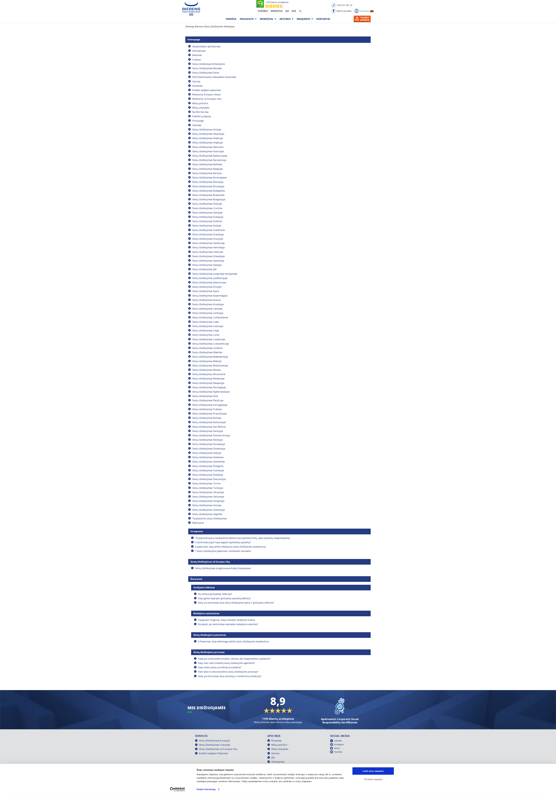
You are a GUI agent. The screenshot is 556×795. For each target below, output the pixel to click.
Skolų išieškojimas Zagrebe (207, 514)
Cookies (196, 59)
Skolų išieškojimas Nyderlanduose (211, 391)
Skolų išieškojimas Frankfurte (208, 230)
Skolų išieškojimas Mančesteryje (210, 365)
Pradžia (231, 19)
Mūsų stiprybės (200, 107)
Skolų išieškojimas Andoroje (207, 138)
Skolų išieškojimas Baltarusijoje (209, 155)
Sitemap (196, 125)
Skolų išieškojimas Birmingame (209, 177)
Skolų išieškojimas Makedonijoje (210, 356)
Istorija (196, 81)
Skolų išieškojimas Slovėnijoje (208, 448)
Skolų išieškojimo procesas (209, 652)
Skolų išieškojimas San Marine (209, 426)
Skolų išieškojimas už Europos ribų (210, 561)
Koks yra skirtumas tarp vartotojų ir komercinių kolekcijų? (229, 676)
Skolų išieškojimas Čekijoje (207, 203)
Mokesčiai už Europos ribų (206, 98)
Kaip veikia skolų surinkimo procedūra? (219, 667)
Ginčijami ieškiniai (204, 587)
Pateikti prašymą (201, 116)
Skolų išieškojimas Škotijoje (207, 439)
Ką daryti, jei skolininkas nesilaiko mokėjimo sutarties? (228, 624)
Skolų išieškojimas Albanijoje (208, 133)
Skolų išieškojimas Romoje (206, 417)
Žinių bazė (196, 579)
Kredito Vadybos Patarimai (213, 753)
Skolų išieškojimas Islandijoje (208, 256)
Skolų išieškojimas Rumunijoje (209, 422)
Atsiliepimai (198, 50)
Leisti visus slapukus (373, 771)
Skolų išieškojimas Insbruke (207, 252)
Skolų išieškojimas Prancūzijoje (209, 413)
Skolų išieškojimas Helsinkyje (208, 247)
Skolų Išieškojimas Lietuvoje (214, 744)
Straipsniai (196, 531)
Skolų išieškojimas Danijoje (207, 212)
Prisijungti (198, 120)
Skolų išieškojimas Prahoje (207, 409)
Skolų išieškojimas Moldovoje (208, 378)
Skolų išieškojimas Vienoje (206, 505)
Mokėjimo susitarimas (206, 613)
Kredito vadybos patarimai (206, 90)
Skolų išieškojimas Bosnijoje (207, 181)
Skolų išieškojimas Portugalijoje (209, 404)
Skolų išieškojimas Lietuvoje (207, 326)
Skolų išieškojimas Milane (206, 369)
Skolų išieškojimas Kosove (206, 300)
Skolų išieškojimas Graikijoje (208, 234)
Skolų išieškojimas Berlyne (207, 173)
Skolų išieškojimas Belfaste (207, 164)
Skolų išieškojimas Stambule (208, 457)
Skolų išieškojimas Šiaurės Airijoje (211, 435)
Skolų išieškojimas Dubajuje (207, 217)
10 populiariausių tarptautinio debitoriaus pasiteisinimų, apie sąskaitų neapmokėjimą (242, 538)
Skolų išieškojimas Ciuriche (207, 208)
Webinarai (198, 522)
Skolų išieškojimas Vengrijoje (208, 501)
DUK (294, 11)
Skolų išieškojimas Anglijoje (207, 142)
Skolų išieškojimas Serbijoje (207, 431)
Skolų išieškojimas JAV (204, 269)
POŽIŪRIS (263, 11)
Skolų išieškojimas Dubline (207, 221)
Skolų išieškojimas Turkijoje (207, 488)
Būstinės (197, 55)
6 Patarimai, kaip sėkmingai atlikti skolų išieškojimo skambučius (233, 641)
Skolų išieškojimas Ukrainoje (208, 492)
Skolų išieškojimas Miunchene (208, 374)
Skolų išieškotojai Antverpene (208, 64)
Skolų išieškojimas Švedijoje (207, 474)
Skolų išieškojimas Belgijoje (207, 168)
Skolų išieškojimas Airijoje (206, 129)
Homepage (194, 39)
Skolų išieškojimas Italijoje (207, 265)
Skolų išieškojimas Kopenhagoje (209, 295)
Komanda (197, 85)
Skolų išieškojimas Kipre (205, 291)
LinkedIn (338, 740)
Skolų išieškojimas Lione (205, 334)
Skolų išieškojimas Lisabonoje (208, 339)
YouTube (338, 751)
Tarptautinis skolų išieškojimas (209, 518)
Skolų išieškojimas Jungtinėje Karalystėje (214, 273)
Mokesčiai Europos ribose (206, 94)
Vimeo (337, 748)
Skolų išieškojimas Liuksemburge (210, 343)
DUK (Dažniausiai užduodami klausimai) (214, 77)
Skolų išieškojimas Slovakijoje (208, 444)
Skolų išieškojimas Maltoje (207, 361)
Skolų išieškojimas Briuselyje (208, 186)
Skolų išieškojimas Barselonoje (209, 160)
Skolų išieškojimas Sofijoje (206, 453)
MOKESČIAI (277, 11)
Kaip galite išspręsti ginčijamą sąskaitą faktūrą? (224, 598)
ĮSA (287, 11)
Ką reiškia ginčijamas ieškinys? (215, 594)
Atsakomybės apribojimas (206, 46)
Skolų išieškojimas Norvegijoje (209, 387)
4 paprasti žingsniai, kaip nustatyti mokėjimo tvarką (226, 620)
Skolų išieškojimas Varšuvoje (208, 496)
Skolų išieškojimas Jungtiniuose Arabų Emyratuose (223, 568)
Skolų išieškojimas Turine (206, 483)
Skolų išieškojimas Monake (207, 68)
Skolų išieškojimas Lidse (205, 321)
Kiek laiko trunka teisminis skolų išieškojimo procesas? (228, 671)
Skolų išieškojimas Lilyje (205, 330)
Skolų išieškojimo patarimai (209, 635)
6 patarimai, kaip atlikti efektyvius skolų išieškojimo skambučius (230, 546)
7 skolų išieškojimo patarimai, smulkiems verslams (223, 551)
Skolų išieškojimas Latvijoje (207, 308)
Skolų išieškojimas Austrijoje (208, 151)
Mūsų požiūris (200, 103)
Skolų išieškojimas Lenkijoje (207, 313)
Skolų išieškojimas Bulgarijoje (208, 199)
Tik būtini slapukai (373, 779)
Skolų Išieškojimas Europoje (214, 740)
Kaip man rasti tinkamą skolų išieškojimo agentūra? (226, 663)
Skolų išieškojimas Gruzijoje (207, 238)
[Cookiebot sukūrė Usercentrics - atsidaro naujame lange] (177, 789)
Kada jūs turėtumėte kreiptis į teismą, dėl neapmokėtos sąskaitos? (234, 658)
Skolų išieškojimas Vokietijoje (208, 509)
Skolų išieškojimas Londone (207, 348)
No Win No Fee (200, 112)
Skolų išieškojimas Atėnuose (207, 147)
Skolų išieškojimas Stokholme (208, 461)
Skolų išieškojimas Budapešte (208, 190)
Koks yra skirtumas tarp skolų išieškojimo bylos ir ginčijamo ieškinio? (236, 602)
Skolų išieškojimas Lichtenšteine (210, 317)
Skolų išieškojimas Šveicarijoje (209, 479)
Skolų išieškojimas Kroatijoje (208, 304)
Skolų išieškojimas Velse (205, 72)
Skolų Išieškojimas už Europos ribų (218, 749)
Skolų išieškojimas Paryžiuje (207, 400)
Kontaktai (323, 19)
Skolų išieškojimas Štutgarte (207, 466)
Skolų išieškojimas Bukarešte (208, 195)
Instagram (339, 744)
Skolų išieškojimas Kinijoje (207, 286)
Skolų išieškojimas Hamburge (208, 243)
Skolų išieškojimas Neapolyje (208, 383)
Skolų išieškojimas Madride (207, 352)
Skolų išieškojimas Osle (205, 396)
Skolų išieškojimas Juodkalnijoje (209, 278)
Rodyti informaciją (206, 789)
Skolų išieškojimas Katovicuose (209, 282)
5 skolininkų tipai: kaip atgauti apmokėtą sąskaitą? (223, 542)
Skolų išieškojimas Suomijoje (208, 470)
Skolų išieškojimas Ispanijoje (208, 260)
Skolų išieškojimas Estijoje (206, 225)
